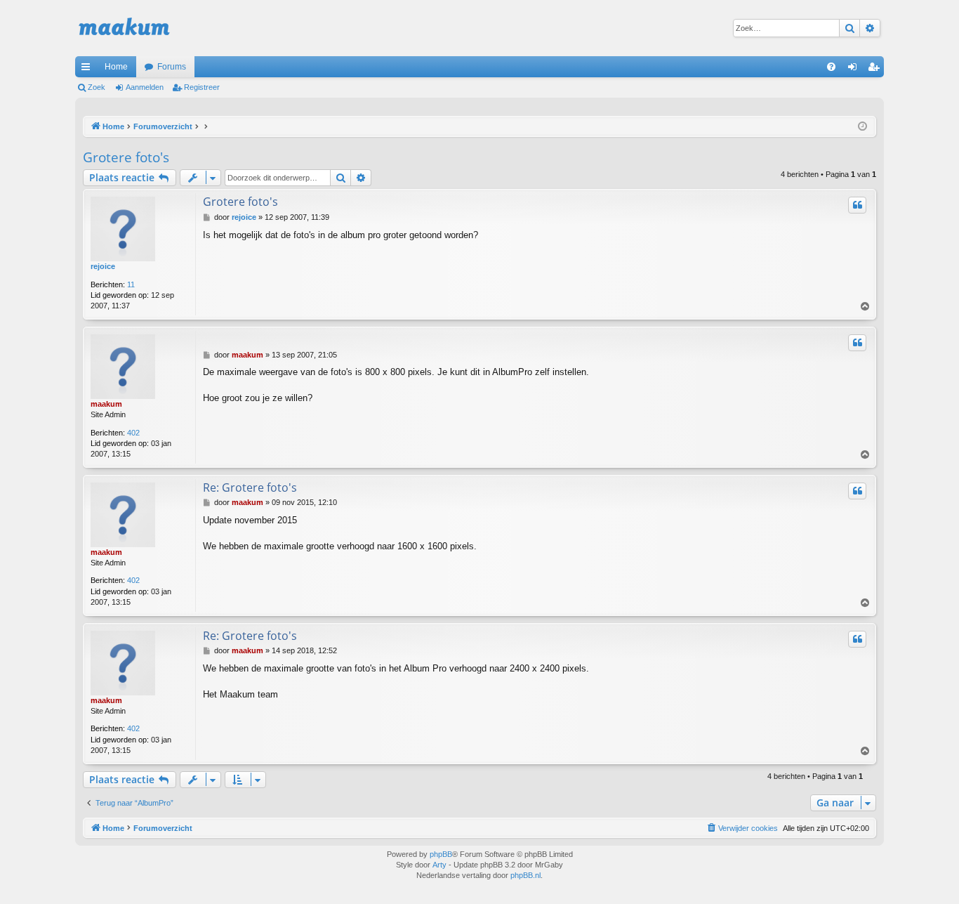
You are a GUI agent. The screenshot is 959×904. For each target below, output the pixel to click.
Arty (439, 864)
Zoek (96, 87)
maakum (106, 404)
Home (116, 67)
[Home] (124, 28)
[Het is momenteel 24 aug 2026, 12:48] (862, 127)
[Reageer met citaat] (857, 205)
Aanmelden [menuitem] (855, 69)
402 (133, 432)
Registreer (202, 87)
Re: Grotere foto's (250, 487)
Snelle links (88, 69)
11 (131, 284)
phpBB (441, 854)
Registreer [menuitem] (876, 69)
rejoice (103, 266)
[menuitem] (831, 66)
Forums (171, 67)
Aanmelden (145, 87)
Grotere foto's (126, 157)
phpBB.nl (525, 875)
